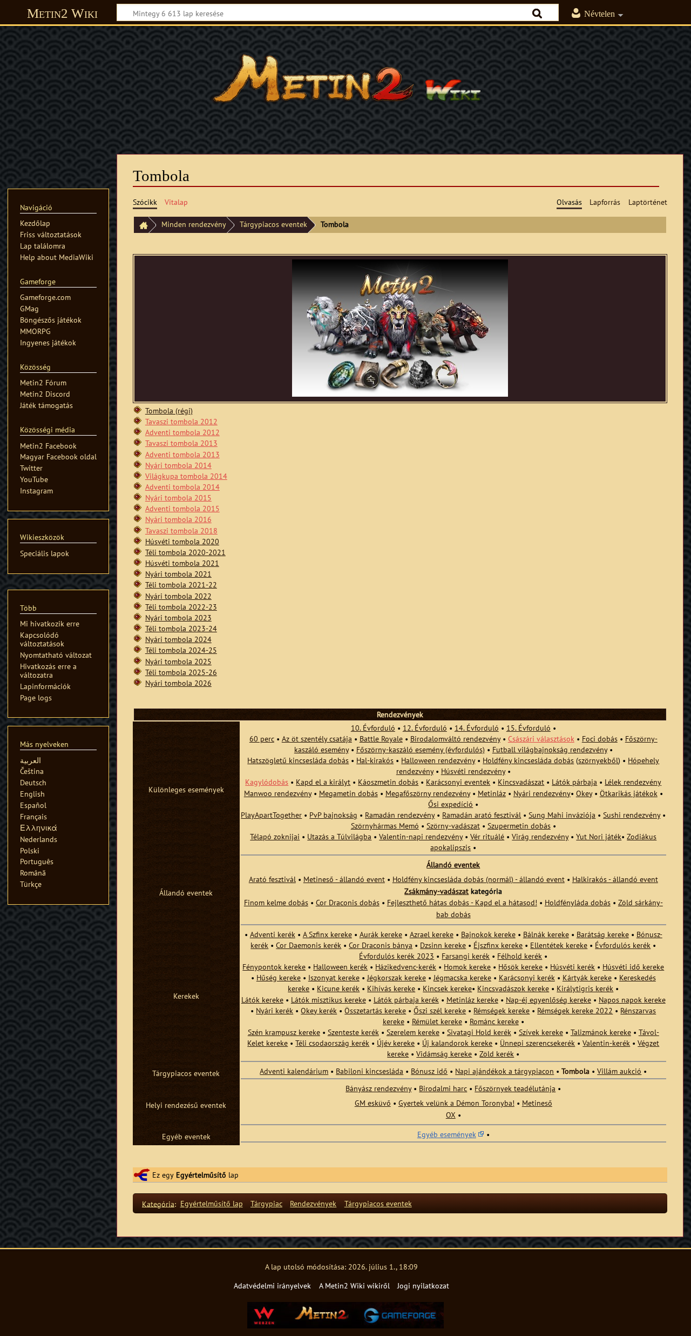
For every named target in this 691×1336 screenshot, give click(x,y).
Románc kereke (494, 1021)
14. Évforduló (477, 728)
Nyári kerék (274, 1010)
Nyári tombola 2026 (178, 683)
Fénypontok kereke (274, 966)
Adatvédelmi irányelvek (272, 1285)
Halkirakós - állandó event (615, 879)
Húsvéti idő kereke (633, 966)
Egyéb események (446, 1134)
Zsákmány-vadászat (436, 891)
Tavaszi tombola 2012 (181, 421)
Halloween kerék (340, 966)
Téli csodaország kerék (332, 1043)
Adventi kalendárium (294, 1071)
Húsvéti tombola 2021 (182, 563)
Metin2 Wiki (62, 13)
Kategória (158, 1203)
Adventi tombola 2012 (182, 432)
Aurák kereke (381, 934)
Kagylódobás (266, 782)
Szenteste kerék (353, 1032)
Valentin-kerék (606, 1043)
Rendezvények (313, 1203)
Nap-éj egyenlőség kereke (548, 999)
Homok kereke (467, 966)
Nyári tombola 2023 (178, 617)
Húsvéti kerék (572, 966)
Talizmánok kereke (601, 1032)
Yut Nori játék (598, 836)
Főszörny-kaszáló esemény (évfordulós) (420, 749)
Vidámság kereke (444, 1053)
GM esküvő (373, 1103)
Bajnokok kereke (488, 934)
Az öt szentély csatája (317, 738)
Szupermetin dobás (519, 825)
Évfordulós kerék (623, 945)
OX (451, 1115)
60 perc (261, 738)
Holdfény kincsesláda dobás (528, 760)
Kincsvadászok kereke (513, 988)
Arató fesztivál (272, 879)
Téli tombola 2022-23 (181, 607)
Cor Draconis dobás (348, 902)
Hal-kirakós (375, 760)
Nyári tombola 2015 (178, 497)
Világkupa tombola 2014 (186, 476)
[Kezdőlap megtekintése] (345, 84)
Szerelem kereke (413, 1032)
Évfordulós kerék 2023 (396, 956)
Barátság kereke (603, 934)
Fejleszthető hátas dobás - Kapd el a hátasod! (462, 902)
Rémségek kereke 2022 (575, 1010)
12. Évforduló (425, 728)
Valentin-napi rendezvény (421, 836)
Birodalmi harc (443, 1088)
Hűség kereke (278, 977)
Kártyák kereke (587, 977)
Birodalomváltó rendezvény (455, 738)
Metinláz (492, 793)
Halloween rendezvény (438, 760)
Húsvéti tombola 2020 (182, 541)
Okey (584, 793)
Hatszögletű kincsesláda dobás (298, 760)
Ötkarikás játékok (629, 793)
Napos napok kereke (632, 999)
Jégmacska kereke (462, 977)
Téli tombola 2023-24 (181, 628)
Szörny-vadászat (453, 825)
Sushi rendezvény (631, 815)
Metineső (537, 1103)
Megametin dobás (348, 793)
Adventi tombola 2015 (182, 508)
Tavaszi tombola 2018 (181, 530)
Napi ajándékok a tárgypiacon (504, 1071)
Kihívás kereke (391, 988)
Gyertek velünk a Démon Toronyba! (456, 1103)
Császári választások (541, 738)
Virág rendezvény (540, 836)
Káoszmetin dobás (388, 782)
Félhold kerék (519, 956)
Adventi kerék (272, 934)
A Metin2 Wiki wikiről (354, 1285)
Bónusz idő (429, 1071)
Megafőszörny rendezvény (427, 793)
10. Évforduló (373, 728)
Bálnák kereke (546, 934)
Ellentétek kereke (558, 945)
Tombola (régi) (169, 410)
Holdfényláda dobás (578, 902)
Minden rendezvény (193, 224)
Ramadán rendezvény (400, 815)
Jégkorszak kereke (396, 977)
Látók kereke (262, 999)
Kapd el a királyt (323, 782)
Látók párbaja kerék (406, 999)
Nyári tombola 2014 (178, 465)
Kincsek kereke (447, 988)
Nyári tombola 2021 (178, 574)
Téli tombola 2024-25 (181, 650)
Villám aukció (619, 1071)
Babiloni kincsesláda (369, 1071)
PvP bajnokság (333, 815)
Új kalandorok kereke (457, 1043)
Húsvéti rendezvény (473, 771)
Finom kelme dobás (276, 902)
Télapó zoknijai (275, 836)
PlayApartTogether (271, 815)
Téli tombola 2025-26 (181, 672)
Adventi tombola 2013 (182, 454)
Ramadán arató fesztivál (481, 815)
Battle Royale (381, 738)
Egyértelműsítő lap (211, 1203)
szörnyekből (598, 760)
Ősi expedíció (450, 804)
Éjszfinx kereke (498, 945)
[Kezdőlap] (141, 225)
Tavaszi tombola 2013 (181, 443)
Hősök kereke (520, 966)
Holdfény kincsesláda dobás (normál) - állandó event (478, 879)
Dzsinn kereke (443, 945)
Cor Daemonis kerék (308, 945)
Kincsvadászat (521, 782)
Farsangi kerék (466, 956)
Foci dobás (600, 738)
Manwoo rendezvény (277, 793)
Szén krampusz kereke (284, 1032)
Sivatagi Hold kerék (479, 1032)
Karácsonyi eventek (458, 782)
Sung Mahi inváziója (562, 815)
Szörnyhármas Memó (385, 825)
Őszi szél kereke (440, 1010)
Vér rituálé (487, 836)
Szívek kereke (541, 1032)
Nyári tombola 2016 (178, 519)
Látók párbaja (574, 782)
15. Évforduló (528, 728)
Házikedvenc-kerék (405, 966)
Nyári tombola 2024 (178, 639)
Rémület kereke (437, 1021)
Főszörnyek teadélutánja (515, 1088)
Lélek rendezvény (633, 782)
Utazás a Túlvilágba (339, 836)
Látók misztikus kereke (328, 999)
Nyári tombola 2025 (178, 661)
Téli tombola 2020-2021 (185, 552)
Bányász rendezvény (378, 1088)
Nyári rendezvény (542, 793)
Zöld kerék (496, 1053)
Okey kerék (319, 1010)
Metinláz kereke (472, 999)
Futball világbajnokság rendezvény (549, 749)
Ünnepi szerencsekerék (537, 1043)
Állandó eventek (453, 864)
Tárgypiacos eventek (273, 224)
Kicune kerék (338, 988)
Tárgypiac (266, 1203)
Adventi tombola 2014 (182, 487)
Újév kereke (396, 1043)
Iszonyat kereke (334, 977)
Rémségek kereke (501, 1010)
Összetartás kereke (375, 1010)
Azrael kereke (431, 934)
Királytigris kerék (585, 988)
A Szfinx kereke (327, 934)
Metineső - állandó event (344, 879)
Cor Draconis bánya (380, 945)
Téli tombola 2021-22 (181, 584)
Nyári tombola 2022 (178, 596)
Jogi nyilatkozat (423, 1285)
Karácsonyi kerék (527, 977)
